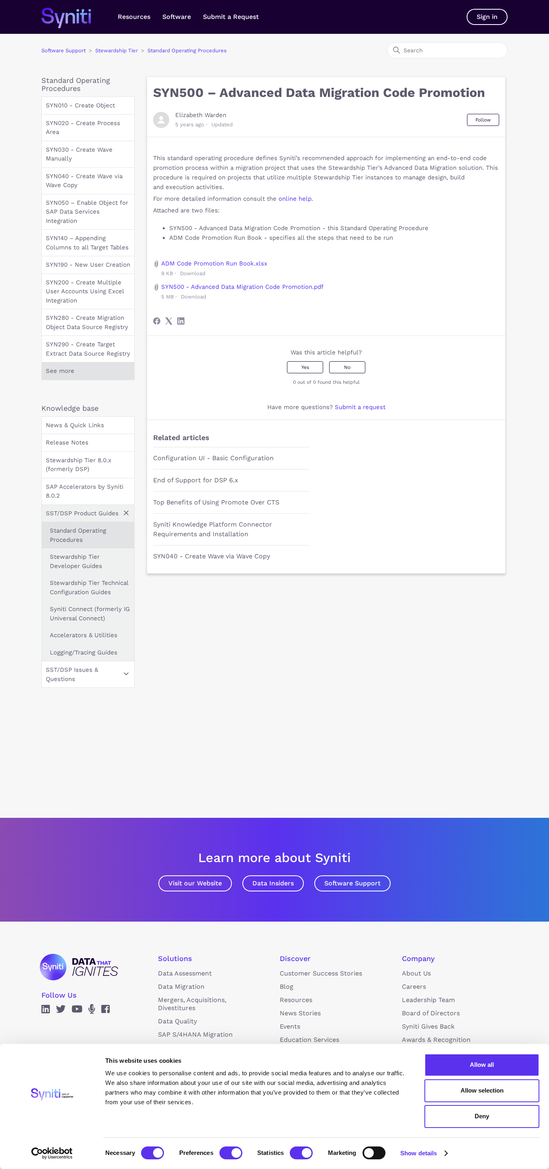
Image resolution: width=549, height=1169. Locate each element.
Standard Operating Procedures (187, 50)
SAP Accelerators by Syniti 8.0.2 (84, 491)
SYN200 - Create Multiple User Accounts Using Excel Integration (85, 291)
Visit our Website (195, 883)
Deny (482, 1116)
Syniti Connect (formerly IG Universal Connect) (90, 613)
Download (192, 273)
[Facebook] (156, 321)
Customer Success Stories (321, 973)
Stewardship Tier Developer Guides (76, 561)
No (347, 367)
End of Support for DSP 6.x (195, 480)
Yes (305, 367)
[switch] (230, 1152)
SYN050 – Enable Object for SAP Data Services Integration (87, 211)
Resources (134, 17)
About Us (416, 973)
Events (290, 1026)
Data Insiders (273, 883)
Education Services (309, 1039)
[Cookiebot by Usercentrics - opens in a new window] (52, 1153)
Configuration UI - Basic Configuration (213, 458)
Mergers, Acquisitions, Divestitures (192, 1004)
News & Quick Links (75, 425)
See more (60, 371)
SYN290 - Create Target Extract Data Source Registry (88, 349)
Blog (286, 986)
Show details (418, 1153)
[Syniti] (79, 967)
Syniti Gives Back (428, 1026)
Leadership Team (428, 1000)
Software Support (63, 50)
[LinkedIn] (180, 321)
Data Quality (177, 1021)
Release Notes (67, 442)
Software (176, 17)
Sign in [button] (487, 17)
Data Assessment (185, 973)
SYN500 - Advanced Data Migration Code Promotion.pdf (242, 286)
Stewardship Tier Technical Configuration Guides (89, 587)
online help (295, 198)
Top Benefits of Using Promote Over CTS (216, 502)
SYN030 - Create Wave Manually (79, 154)
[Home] (74, 17)
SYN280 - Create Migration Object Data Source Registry (87, 322)
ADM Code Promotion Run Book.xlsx (214, 263)
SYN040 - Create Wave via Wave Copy (84, 181)
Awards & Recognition (436, 1039)
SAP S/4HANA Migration (195, 1034)
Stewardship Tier (116, 50)
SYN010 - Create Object (80, 105)
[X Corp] (168, 321)
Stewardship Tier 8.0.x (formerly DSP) (78, 465)
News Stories (300, 1013)
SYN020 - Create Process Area (83, 127)
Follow (483, 120)
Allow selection (482, 1090)
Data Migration (181, 986)
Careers (414, 986)
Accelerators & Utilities (83, 635)
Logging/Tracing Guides (83, 652)
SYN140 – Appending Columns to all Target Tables (87, 243)
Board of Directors (431, 1013)
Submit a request (360, 407)
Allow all (482, 1064)
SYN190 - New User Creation (88, 264)
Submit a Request (231, 17)
